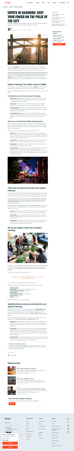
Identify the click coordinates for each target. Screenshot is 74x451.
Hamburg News (13, 220)
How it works (41, 421)
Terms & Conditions (30, 431)
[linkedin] (68, 425)
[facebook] (9, 355)
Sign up (54, 2)
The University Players (15, 113)
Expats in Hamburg (14, 287)
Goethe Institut (13, 328)
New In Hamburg (13, 292)
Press (27, 426)
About (27, 421)
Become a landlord (55, 426)
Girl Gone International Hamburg (17, 290)
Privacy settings (5, 440)
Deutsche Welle (13, 214)
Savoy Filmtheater (14, 147)
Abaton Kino (12, 133)
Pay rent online (42, 426)
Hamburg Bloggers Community (16, 293)
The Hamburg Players (14, 107)
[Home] (8, 3)
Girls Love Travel (13, 295)
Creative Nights (13, 289)
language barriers (39, 309)
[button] (15, 355)
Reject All (10, 443)
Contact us (41, 437)
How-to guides (55, 435)
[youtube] (68, 429)
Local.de (12, 211)
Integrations (54, 443)
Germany (36, 86)
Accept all (10, 447)
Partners (28, 428)
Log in (48, 2)
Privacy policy (29, 434)
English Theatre (13, 98)
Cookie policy (29, 436)
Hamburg (16, 67)
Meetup (11, 296)
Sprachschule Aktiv (14, 337)
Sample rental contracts (56, 445)
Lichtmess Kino (13, 140)
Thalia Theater (13, 103)
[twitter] (12, 355)
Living (29, 30)
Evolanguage (12, 321)
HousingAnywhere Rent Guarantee (56, 429)
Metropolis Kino (13, 144)
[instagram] (68, 432)
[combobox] (8, 422)
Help (43, 2)
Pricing (40, 423)
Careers (27, 423)
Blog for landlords (55, 440)
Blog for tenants (42, 428)
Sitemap (27, 439)
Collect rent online (55, 432)
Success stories (55, 437)
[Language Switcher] (68, 3)
